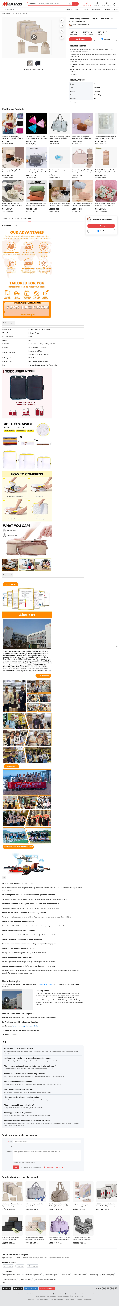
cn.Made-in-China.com (77, 1296)
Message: (9, 1151)
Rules (116, 9)
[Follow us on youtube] (111, 1288)
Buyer (76, 9)
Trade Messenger (31, 1288)
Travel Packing (94, 1275)
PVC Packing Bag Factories (33, 1275)
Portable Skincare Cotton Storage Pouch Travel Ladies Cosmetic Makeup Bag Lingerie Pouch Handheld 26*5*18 (105, 205)
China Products (31, 1294)
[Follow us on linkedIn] (116, 1288)
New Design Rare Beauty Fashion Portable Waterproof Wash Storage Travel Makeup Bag (36, 137)
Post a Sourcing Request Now (53, 1167)
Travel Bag (24, 13)
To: (11, 1147)
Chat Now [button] (106, 39)
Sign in (115, 5)
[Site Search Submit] (75, 4)
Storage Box (16, 1026)
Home (3, 13)
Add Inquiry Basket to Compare (34, 69)
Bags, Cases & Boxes (13, 13)
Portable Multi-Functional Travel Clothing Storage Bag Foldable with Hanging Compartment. (105, 171)
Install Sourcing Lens (48, 1288)
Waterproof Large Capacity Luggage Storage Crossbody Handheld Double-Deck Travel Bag (59, 137)
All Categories (8, 9)
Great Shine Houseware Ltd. (81, 24)
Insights (99, 1294)
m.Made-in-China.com (63, 1296)
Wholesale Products (59, 1294)
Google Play (17, 1288)
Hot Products (21, 1294)
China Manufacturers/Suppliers (45, 1294)
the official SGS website (46, 984)
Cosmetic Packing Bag (51, 1275)
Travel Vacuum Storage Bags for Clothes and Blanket (58, 171)
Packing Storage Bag (80, 1275)
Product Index (91, 1294)
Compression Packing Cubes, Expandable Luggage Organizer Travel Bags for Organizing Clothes (83, 1206)
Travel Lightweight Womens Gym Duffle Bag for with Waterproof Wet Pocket (59, 1206)
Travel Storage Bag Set (9, 1279)
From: (10, 1142)
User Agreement (70, 1299)
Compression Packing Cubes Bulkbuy (46, 1279)
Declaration (79, 1299)
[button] (70, 3)
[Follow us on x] (105, 1288)
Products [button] (32, 4)
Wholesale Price (70, 1294)
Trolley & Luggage (32, 1266)
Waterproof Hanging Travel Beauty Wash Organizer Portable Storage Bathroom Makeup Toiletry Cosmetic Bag (82, 171)
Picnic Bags (20, 1266)
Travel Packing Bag (25, 1279)
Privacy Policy (87, 1299)
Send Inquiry (80, 39)
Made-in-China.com (51, 1296)
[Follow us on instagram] (108, 1288)
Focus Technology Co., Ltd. (46, 1299)
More (3, 1282)
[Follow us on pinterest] (113, 1288)
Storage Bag (24, 1026)
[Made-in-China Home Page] (12, 4)
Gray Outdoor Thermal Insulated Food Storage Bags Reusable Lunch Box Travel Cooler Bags (36, 171)
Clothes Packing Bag (108, 1275)
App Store (6, 1288)
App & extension (95, 9)
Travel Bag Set (65, 1275)
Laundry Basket (33, 1026)
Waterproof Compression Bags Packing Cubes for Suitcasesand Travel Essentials (82, 1239)
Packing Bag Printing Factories (12, 1275)
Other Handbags (8, 1266)
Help (85, 9)
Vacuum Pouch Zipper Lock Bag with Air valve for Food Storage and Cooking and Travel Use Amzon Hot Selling (105, 137)
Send (16, 1167)
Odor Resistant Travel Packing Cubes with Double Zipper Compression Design (10, 1239)
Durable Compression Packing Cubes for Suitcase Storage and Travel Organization (34, 1239)
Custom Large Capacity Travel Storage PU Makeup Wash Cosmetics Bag (13, 171)
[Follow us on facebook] (103, 1288)
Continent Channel (81, 1294)
